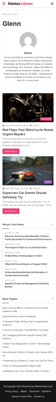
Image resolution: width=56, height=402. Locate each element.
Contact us (39, 396)
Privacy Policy (11, 391)
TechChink (34, 391)
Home (7, 14)
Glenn (28, 53)
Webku (24, 391)
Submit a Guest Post (22, 396)
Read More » (11, 151)
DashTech (46, 391)
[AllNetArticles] (20, 3)
